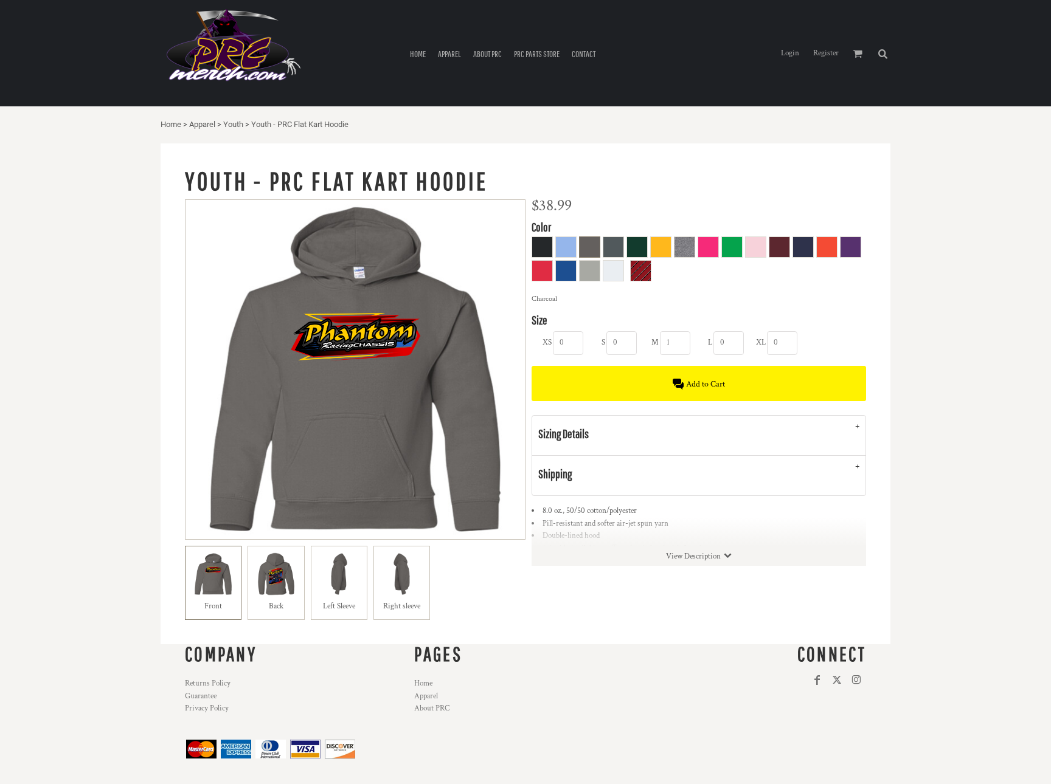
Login (790, 53)
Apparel (202, 124)
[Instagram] (856, 680)
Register (826, 53)
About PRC (431, 708)
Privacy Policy (207, 708)
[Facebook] (817, 680)
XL (761, 342)
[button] (882, 53)
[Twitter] (836, 680)
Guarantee (201, 696)
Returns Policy (208, 683)
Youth (233, 124)
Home (171, 124)
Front (213, 606)
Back (276, 606)
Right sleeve (401, 606)
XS (547, 342)
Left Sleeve (339, 606)
